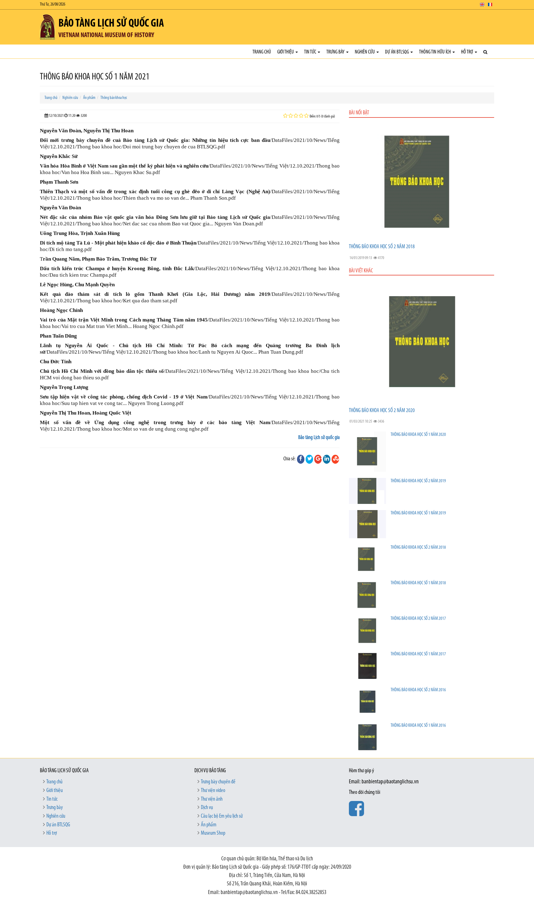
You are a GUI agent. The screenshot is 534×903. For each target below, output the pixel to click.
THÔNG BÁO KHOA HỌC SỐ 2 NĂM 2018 (382, 247)
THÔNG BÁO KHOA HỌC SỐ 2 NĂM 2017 (418, 618)
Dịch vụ (207, 808)
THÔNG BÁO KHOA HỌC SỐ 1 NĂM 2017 (418, 654)
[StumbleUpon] (335, 459)
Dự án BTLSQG (397, 52)
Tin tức (310, 52)
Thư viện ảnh (211, 799)
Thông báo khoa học (113, 98)
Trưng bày (335, 52)
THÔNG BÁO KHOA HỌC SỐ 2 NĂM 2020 (382, 411)
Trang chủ (261, 52)
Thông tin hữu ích (435, 52)
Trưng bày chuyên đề (218, 782)
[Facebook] (300, 459)
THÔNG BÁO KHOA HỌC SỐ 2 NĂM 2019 (418, 481)
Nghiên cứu (365, 52)
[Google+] (318, 459)
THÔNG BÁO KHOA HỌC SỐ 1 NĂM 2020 (418, 434)
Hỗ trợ (467, 52)
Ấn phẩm (89, 98)
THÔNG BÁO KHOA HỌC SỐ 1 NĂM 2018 (418, 583)
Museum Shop (213, 833)
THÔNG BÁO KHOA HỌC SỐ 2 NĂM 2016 (418, 690)
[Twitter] (309, 459)
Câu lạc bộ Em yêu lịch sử (222, 816)
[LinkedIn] (326, 459)
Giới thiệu (286, 52)
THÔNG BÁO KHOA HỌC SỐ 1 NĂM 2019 (418, 513)
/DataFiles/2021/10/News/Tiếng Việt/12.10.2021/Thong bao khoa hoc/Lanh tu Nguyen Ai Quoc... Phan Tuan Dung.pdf (174, 352)
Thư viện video (213, 791)
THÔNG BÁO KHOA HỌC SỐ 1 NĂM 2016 (418, 725)
